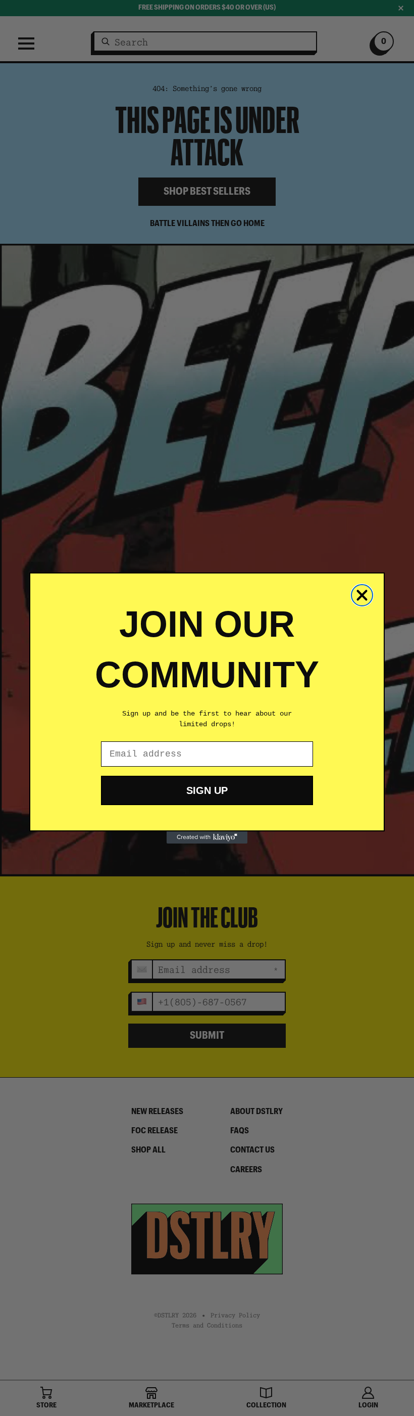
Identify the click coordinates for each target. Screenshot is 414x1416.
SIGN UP (207, 790)
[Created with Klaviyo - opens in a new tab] (207, 837)
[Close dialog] (362, 595)
